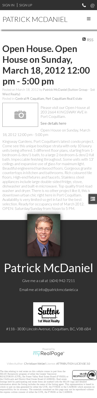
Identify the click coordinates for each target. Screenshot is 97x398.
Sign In (8, 5)
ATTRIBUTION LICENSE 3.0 (73, 363)
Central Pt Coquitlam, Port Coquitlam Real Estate (48, 98)
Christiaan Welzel (35, 363)
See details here (53, 123)
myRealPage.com (49, 353)
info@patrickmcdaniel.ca (58, 289)
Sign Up (25, 5)
